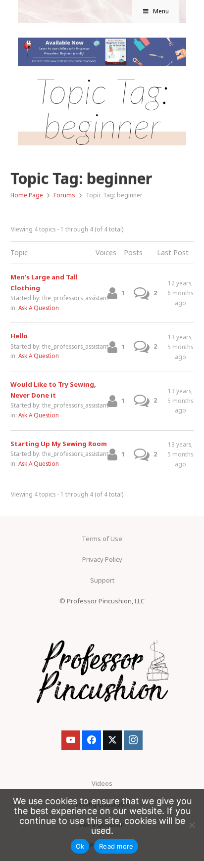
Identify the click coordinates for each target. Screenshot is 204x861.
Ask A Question (38, 308)
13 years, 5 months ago (180, 347)
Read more (116, 846)
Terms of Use (102, 538)
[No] (192, 825)
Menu (161, 11)
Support (102, 580)
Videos (102, 783)
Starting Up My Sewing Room (58, 443)
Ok (80, 846)
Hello (19, 335)
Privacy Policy (102, 559)
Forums (64, 195)
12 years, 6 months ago (180, 293)
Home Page (26, 195)
